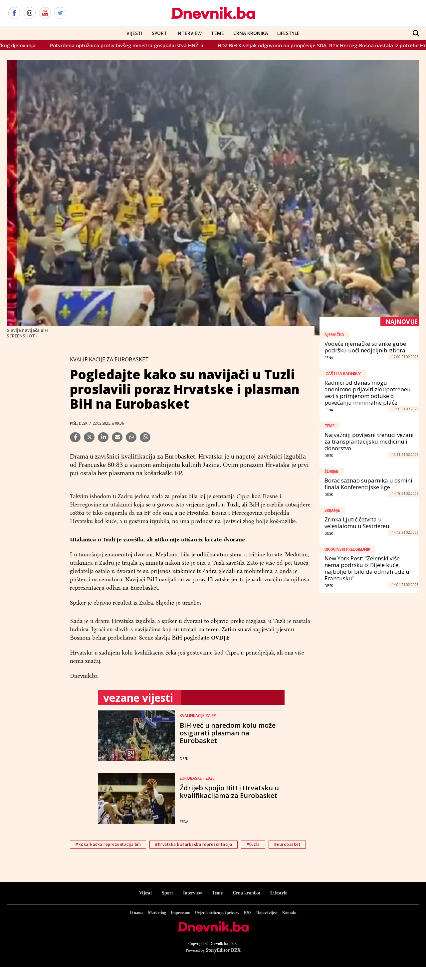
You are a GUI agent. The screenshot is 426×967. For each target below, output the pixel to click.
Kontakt (289, 912)
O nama (136, 912)
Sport (159, 33)
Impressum (180, 912)
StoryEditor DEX (223, 950)
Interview (189, 33)
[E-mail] (117, 437)
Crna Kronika (250, 33)
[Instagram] (30, 13)
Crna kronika (246, 892)
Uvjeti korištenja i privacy (217, 912)
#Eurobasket (287, 844)
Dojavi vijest (267, 912)
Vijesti (134, 33)
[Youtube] (45, 13)
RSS (248, 912)
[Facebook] (14, 13)
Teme (217, 33)
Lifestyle (288, 33)
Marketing (157, 912)
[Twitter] (60, 13)
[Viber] (145, 437)
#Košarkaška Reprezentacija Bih (108, 844)
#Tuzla (253, 844)
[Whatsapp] (131, 437)
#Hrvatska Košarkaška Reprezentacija (193, 844)
